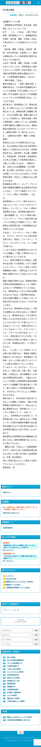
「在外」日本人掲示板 (14, 669)
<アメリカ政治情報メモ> (14, 663)
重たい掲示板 (11, 657)
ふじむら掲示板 (12, 695)
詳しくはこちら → (8, 550)
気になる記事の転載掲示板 (15, 660)
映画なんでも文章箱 (13, 677)
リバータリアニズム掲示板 (15, 672)
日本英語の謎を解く (13, 675)
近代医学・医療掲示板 (14, 692)
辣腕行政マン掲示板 (13, 698)
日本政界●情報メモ (13, 666)
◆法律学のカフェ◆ (13, 680)
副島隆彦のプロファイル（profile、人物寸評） (19, 581)
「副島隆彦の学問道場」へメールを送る (17, 587)
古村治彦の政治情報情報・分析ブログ (18, 720)
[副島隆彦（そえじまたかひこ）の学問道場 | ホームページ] (18, 2)
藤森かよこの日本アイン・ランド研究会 (19, 717)
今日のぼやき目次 (10, 579)
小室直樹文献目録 (12, 689)
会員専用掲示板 (8, 528)
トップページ (9, 576)
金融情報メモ (11, 686)
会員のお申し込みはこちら (11, 513)
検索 (36, 630)
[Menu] (38, 2)
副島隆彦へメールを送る (12, 584)
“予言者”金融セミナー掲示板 (16, 701)
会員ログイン (7, 492)
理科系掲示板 (11, 683)
